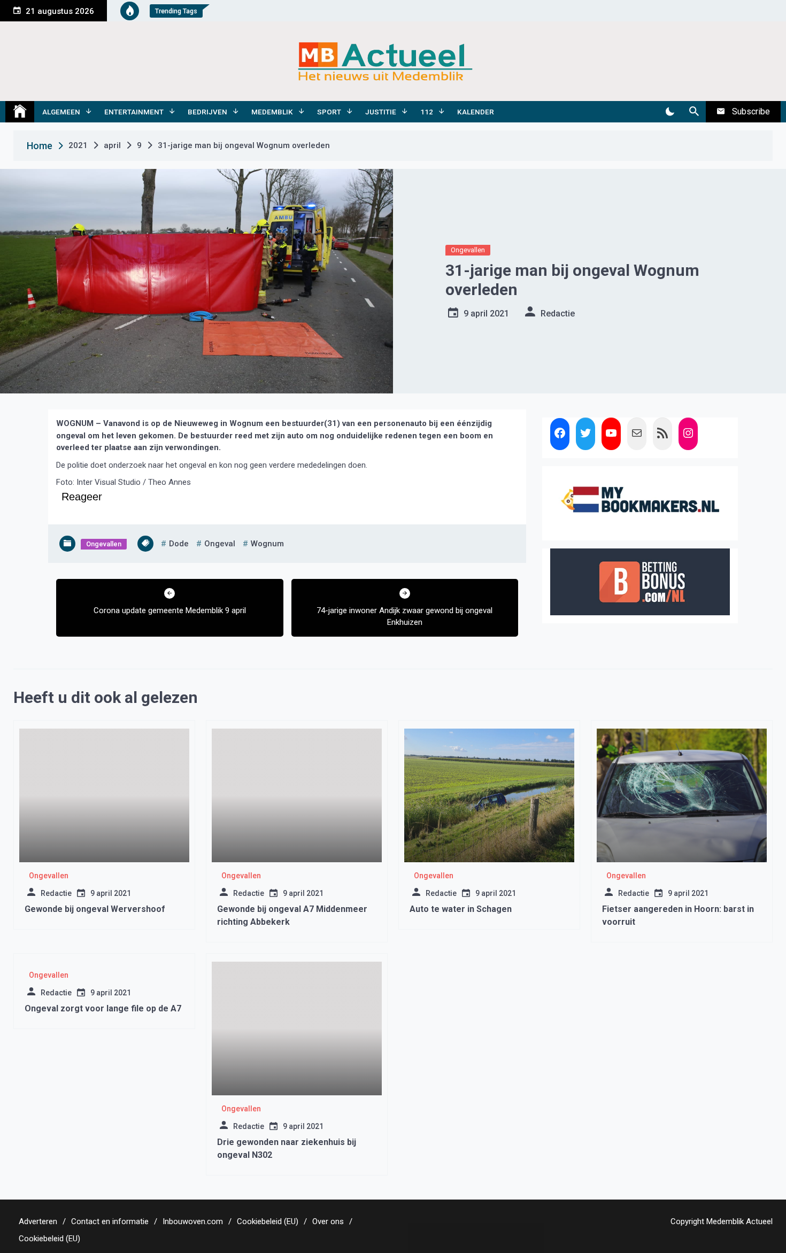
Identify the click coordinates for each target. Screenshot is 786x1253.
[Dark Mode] (670, 111)
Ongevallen (468, 250)
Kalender (475, 111)
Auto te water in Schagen (461, 909)
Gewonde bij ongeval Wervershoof (95, 909)
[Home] (19, 111)
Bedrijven (207, 111)
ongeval (219, 543)
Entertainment (134, 111)
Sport (329, 111)
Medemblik (272, 111)
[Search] (694, 111)
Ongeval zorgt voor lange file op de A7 (103, 1008)
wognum (267, 543)
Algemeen (61, 111)
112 (426, 111)
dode (179, 543)
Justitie (380, 111)
